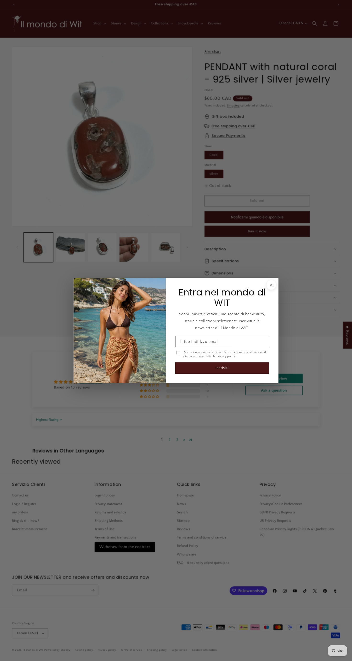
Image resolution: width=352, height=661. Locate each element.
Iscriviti (222, 368)
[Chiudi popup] (271, 285)
